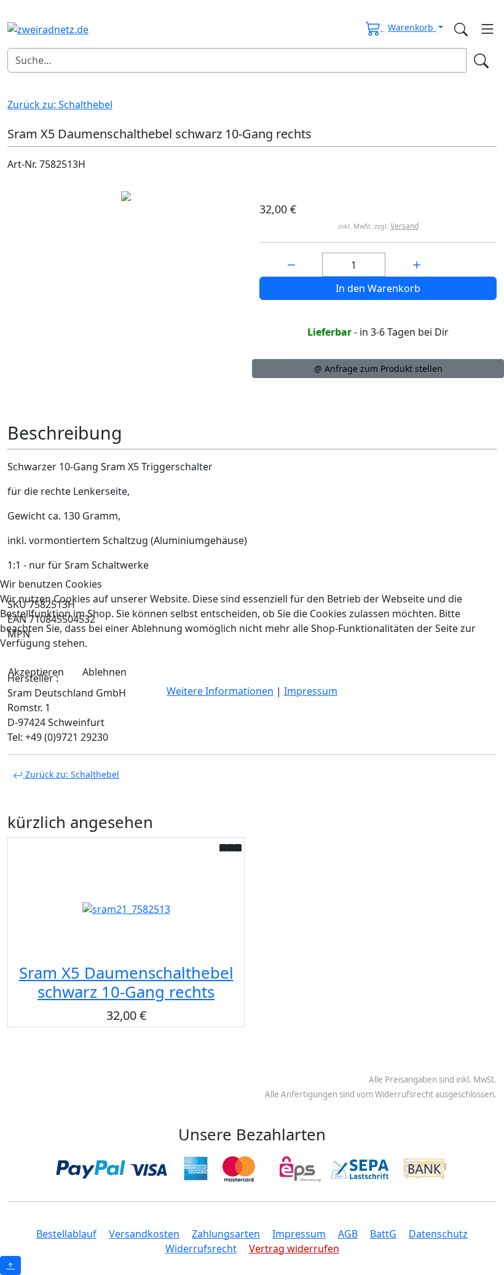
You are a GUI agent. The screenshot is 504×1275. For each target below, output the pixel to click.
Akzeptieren (36, 672)
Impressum (310, 691)
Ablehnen (104, 672)
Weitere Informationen (220, 691)
